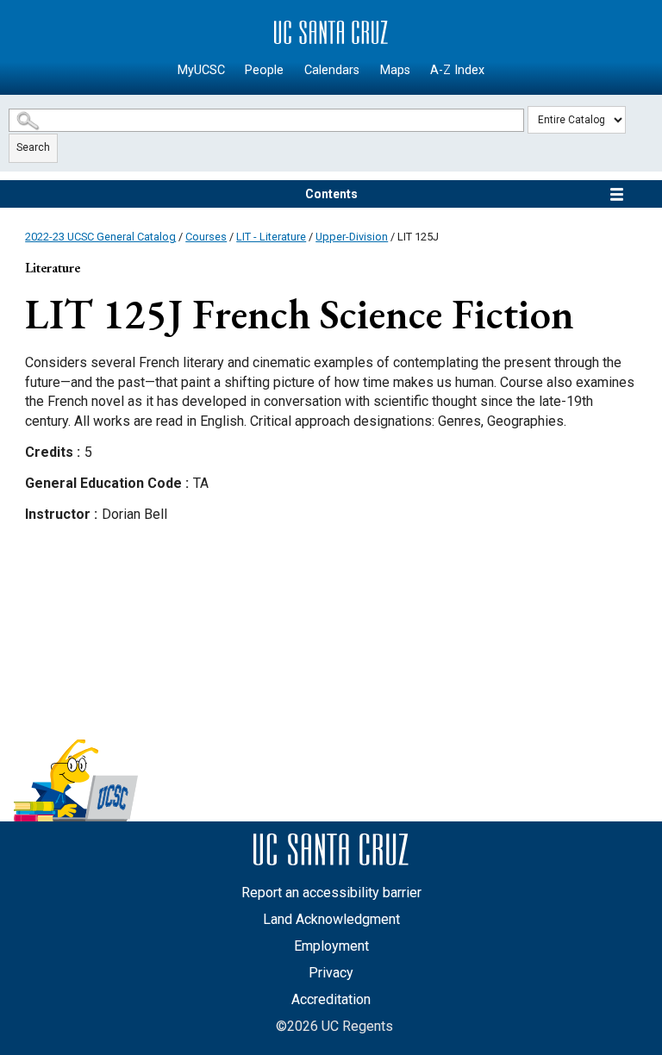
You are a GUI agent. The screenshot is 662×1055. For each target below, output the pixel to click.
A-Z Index (457, 70)
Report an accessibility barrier (331, 892)
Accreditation (331, 999)
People (264, 70)
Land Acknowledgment (331, 919)
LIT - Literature (271, 236)
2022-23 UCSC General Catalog (100, 236)
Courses (206, 236)
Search (33, 147)
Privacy (331, 972)
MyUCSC (201, 70)
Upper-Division (351, 236)
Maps (395, 70)
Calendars (331, 70)
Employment (331, 946)
